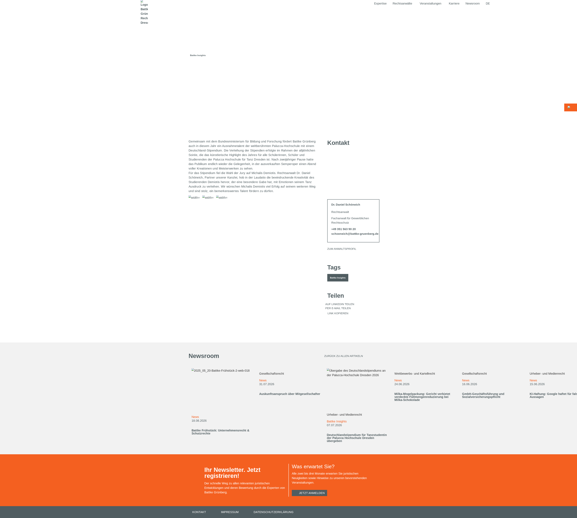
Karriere (454, 3)
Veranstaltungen (430, 3)
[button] (337, 277)
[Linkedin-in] (385, 512)
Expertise (380, 3)
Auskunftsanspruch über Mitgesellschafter (289, 394)
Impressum (230, 512)
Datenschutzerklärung (273, 512)
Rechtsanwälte (402, 3)
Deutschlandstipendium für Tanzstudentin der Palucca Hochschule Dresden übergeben (357, 438)
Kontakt (199, 512)
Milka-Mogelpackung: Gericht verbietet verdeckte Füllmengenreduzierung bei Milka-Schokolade (422, 397)
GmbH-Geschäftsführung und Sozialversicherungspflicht (483, 395)
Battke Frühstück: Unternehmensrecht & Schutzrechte (220, 432)
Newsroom (473, 3)
